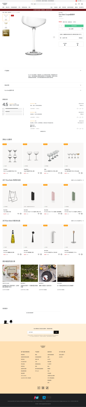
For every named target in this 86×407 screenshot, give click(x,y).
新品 (51, 7)
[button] (61, 18)
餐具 (3, 7)
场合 (48, 370)
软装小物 (7, 7)
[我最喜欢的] (78, 3)
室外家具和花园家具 (39, 368)
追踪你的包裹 (23, 368)
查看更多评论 (43, 131)
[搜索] (32, 4)
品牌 (60, 7)
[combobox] (79, 1)
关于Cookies (23, 375)
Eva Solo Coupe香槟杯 (16, 12)
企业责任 (61, 356)
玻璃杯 (6, 12)
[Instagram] (43, 387)
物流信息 (23, 366)
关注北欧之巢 (23, 361)
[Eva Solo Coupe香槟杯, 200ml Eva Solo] (34, 37)
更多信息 (80, 37)
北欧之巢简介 (61, 354)
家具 (29, 7)
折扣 (48, 382)
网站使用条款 (23, 370)
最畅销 (76, 7)
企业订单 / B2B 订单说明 (26, 377)
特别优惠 (64, 7)
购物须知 (23, 354)
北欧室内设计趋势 (51, 375)
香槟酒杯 (9, 12)
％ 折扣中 (49, 363)
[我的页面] (75, 3)
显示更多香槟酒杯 (29, 312)
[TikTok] (47, 387)
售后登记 (23, 359)
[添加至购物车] (20, 173)
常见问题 (23, 363)
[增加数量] (63, 26)
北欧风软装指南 (70, 7)
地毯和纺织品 (24, 7)
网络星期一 (50, 380)
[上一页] (13, 37)
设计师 (49, 359)
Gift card (37, 370)
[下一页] (54, 37)
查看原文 (37, 108)
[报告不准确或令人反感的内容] (82, 109)
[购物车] (81, 3)
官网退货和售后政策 (25, 356)
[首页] (5, 4)
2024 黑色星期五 (51, 377)
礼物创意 (55, 7)
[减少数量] (60, 26)
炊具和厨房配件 (14, 7)
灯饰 (19, 7)
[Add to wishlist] (18, 173)
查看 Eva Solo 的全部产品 (76, 180)
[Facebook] (39, 387)
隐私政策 (23, 373)
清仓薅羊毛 (81, 7)
